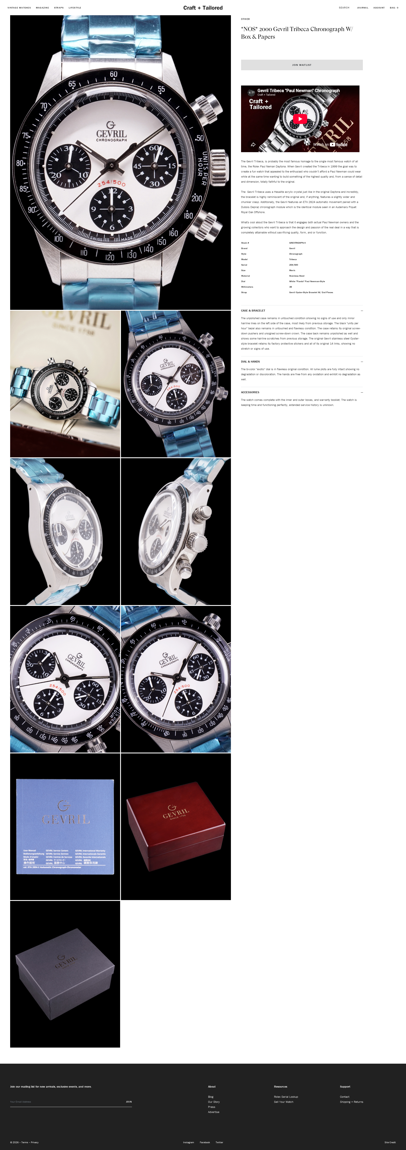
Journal (362, 7)
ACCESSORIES (250, 392)
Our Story (214, 1102)
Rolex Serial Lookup (286, 1097)
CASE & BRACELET (253, 310)
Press (211, 1107)
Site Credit (390, 1142)
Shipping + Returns (351, 1102)
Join (129, 1101)
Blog (210, 1097)
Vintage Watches (19, 7)
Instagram (189, 1142)
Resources (280, 1086)
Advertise (213, 1112)
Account (379, 7)
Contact (344, 1097)
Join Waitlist (301, 64)
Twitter (219, 1142)
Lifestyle (75, 7)
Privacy (34, 1142)
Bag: (394, 7)
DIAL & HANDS (250, 361)
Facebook (205, 1142)
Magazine (42, 7)
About (212, 1086)
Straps (59, 7)
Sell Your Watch (283, 1102)
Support (345, 1086)
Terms (25, 1142)
